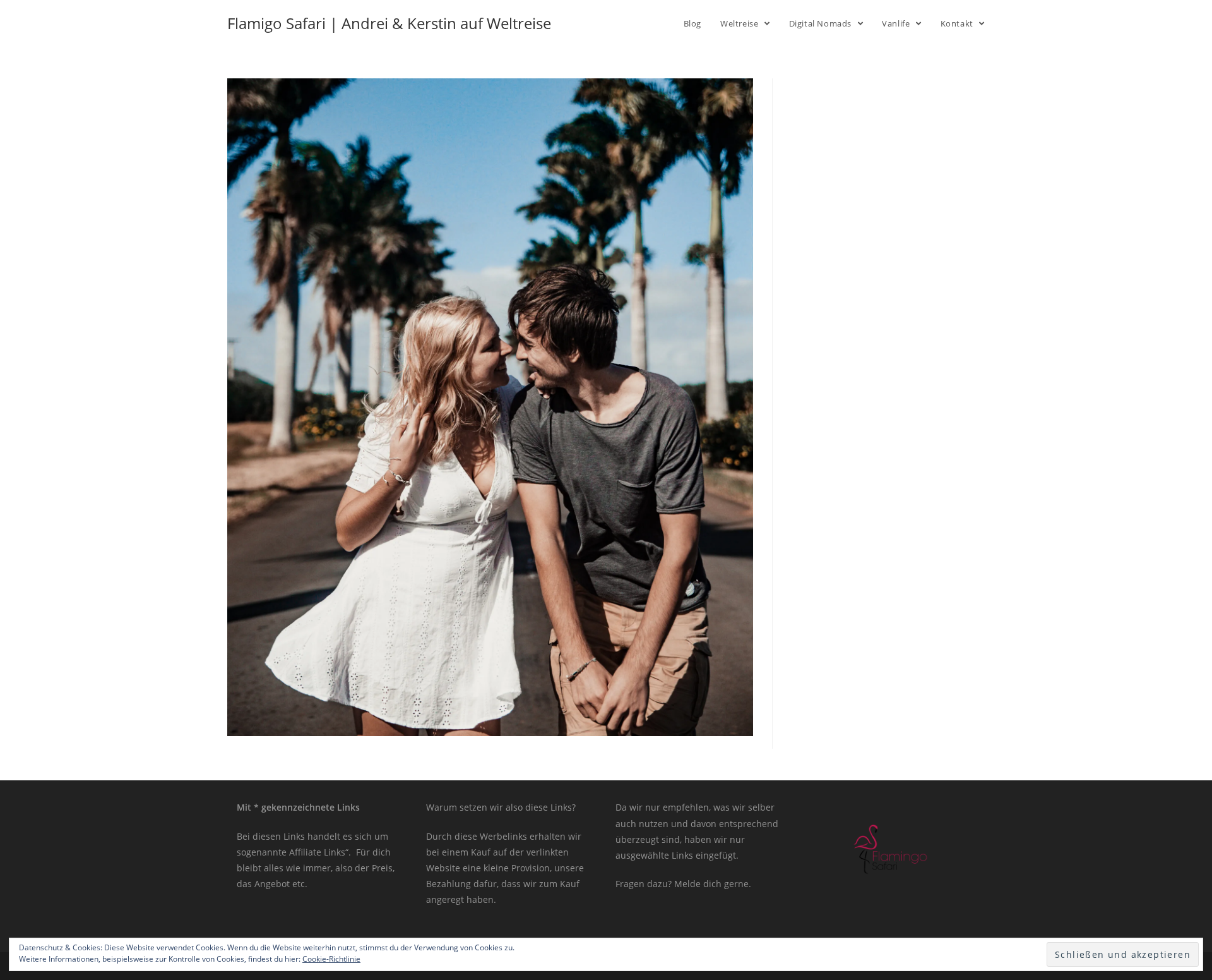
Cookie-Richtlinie (331, 958)
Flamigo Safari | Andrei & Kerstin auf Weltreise (389, 23)
